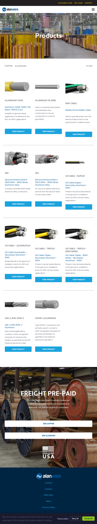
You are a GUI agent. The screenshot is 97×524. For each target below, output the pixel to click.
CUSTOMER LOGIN (65, 3)
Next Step (48, 495)
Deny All (75, 518)
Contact (48, 482)
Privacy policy (62, 518)
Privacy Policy (48, 507)
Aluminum (20, 66)
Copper (9, 66)
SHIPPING (88, 3)
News (48, 501)
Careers (48, 489)
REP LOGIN (78, 3)
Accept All (88, 518)
